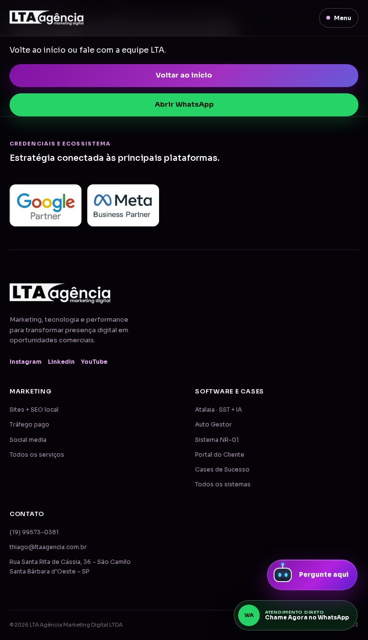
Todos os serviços (37, 455)
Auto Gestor (213, 424)
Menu (342, 18)
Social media (28, 440)
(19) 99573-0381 (34, 532)
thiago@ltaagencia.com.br (48, 547)
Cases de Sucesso (222, 469)
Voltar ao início (184, 75)
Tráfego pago (29, 424)
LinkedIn (61, 362)
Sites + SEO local (34, 410)
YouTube (94, 362)
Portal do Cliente (219, 455)
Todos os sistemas (223, 484)
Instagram (26, 362)
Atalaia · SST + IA (218, 410)
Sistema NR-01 (217, 440)
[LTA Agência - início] (46, 18)
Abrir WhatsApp (184, 104)
